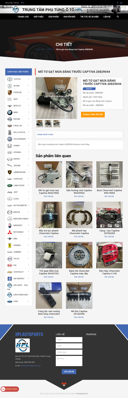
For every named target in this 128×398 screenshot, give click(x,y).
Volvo (16, 259)
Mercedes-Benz (20, 219)
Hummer (17, 252)
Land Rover (18, 185)
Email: (28, 366)
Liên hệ (107, 17)
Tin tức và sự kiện (89, 17)
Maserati (17, 225)
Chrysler (17, 179)
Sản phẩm (53, 17)
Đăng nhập (8, 3)
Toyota (16, 79)
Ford (15, 301)
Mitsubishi (18, 232)
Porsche (17, 92)
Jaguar (16, 165)
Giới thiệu (38, 17)
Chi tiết (48, 167)
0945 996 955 (29, 362)
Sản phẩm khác (20, 295)
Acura (16, 86)
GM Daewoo (18, 278)
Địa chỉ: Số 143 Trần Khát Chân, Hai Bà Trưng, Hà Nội (33, 357)
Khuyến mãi (69, 17)
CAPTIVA (50, 49)
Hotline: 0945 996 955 (93, 114)
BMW (15, 112)
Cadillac (17, 126)
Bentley (17, 106)
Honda (16, 145)
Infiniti (16, 159)
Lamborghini (19, 172)
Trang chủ (23, 17)
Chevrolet (18, 272)
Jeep (15, 192)
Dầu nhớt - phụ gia (17, 287)
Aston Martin (20, 205)
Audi (15, 99)
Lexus (16, 199)
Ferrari (17, 245)
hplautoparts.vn (82, 393)
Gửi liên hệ (69, 372)
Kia (14, 265)
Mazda (16, 212)
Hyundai (17, 152)
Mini (15, 239)
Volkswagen (19, 139)
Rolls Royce (19, 132)
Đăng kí (16, 3)
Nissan (16, 119)
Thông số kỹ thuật (45, 134)
